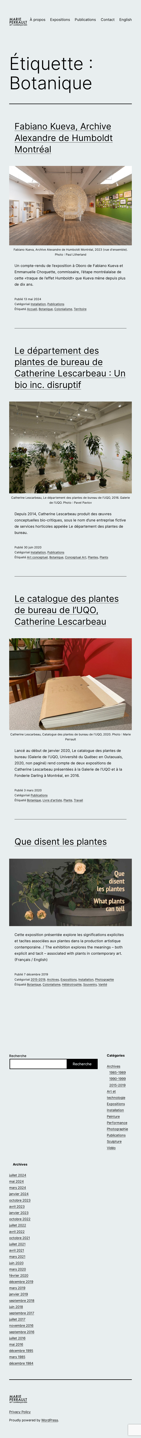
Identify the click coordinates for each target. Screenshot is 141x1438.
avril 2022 (17, 1232)
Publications (85, 19)
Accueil (32, 309)
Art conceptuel (37, 557)
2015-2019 (38, 979)
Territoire (80, 309)
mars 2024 (17, 1188)
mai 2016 (16, 1344)
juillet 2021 (17, 1244)
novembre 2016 (21, 1325)
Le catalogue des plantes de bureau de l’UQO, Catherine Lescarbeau (67, 610)
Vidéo (111, 1148)
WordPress (49, 1420)
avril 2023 (17, 1206)
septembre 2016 (21, 1332)
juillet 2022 (17, 1225)
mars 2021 (17, 1257)
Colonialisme (63, 309)
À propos (37, 19)
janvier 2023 (18, 1213)
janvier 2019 (18, 1294)
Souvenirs (90, 984)
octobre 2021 (19, 1238)
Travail (78, 800)
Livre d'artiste (52, 800)
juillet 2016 (17, 1338)
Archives (53, 979)
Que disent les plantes (61, 841)
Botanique (46, 309)
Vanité (102, 984)
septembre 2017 (21, 1313)
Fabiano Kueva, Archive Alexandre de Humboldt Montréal (64, 138)
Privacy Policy (20, 1412)
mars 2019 (17, 1288)
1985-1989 (117, 1072)
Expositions (60, 19)
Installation (38, 304)
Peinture (113, 1116)
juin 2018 (16, 1307)
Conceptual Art (75, 557)
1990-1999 (117, 1079)
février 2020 (18, 1275)
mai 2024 (16, 1181)
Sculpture (114, 1141)
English (125, 19)
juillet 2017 (17, 1319)
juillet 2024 (17, 1175)
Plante (68, 800)
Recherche (17, 1056)
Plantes (93, 557)
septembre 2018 (21, 1301)
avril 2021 (16, 1250)
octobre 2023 (19, 1200)
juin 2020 (16, 1263)
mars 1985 (17, 1357)
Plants (104, 557)
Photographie (104, 979)
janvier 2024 (19, 1194)
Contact (108, 19)
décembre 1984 (21, 1363)
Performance (117, 1123)
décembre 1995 (21, 1351)
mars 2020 (17, 1269)
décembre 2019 (21, 1282)
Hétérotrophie (72, 984)
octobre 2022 (19, 1219)
